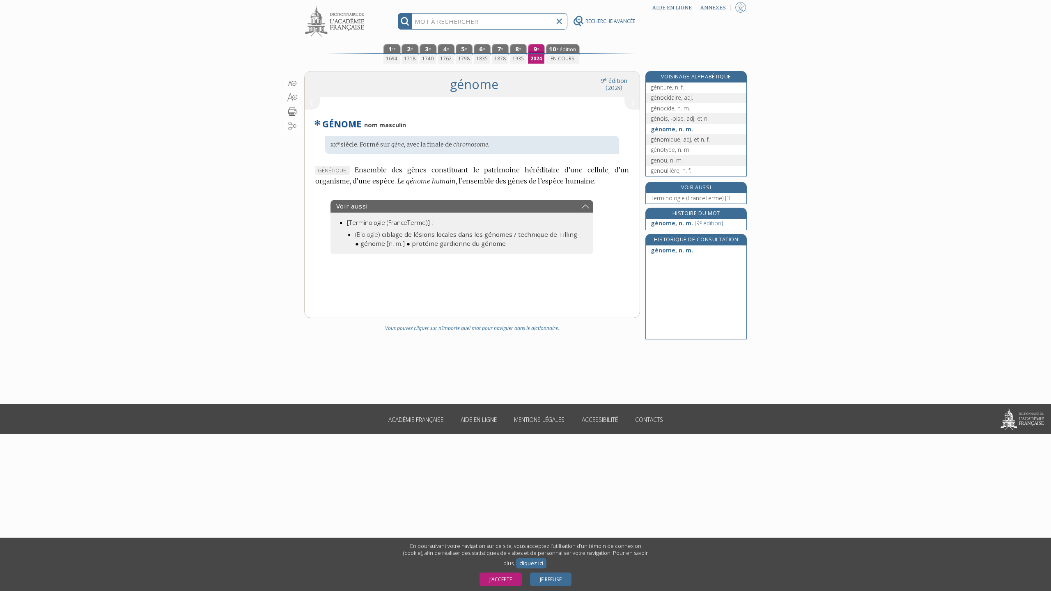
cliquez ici (531, 563)
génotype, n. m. (671, 149)
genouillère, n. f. (671, 170)
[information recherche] (405, 21)
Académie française (415, 420)
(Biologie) (466, 234)
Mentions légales (539, 420)
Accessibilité (600, 420)
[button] (292, 83)
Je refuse (551, 579)
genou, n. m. (667, 160)
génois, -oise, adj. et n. (680, 118)
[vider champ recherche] (559, 21)
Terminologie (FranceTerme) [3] (691, 198)
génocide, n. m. (670, 108)
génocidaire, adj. (672, 97)
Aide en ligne (479, 420)
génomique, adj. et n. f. (680, 139)
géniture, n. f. (667, 87)
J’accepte (500, 579)
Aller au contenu (336, 7)
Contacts (649, 420)
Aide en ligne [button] (672, 8)
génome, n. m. (672, 129)
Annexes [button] (713, 8)
